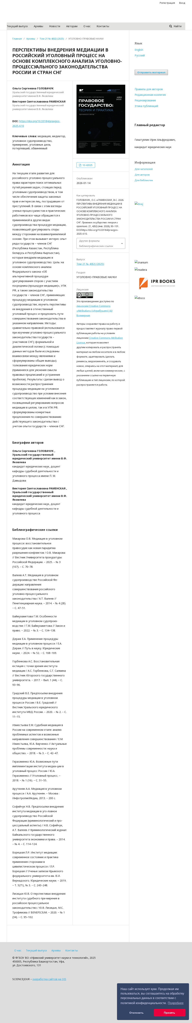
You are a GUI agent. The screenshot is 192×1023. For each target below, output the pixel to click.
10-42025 (87, 165)
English (139, 50)
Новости (54, 26)
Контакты (103, 26)
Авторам (71, 26)
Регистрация (167, 2)
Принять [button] (169, 1012)
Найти (177, 26)
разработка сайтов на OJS (49, 979)
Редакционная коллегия (150, 94)
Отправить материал (151, 72)
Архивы (38, 26)
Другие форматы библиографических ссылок (96, 243)
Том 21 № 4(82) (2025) (52, 38)
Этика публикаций (146, 106)
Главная (17, 38)
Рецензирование (145, 100)
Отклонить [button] (136, 1012)
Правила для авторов (149, 89)
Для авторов (142, 174)
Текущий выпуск (17, 26)
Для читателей (144, 169)
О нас (87, 26)
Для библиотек (144, 180)
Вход (182, 2)
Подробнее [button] (176, 1003)
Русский (140, 55)
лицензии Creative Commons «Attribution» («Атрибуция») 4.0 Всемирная (94, 310)
